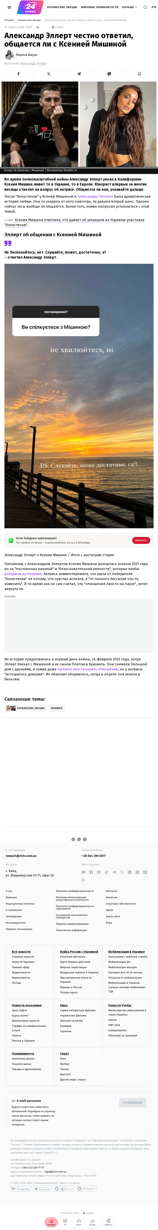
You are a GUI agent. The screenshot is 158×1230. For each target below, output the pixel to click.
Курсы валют (20, 1015)
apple (42, 1188)
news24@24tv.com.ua (21, 856)
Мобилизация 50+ (119, 962)
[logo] (30, 7)
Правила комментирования (72, 924)
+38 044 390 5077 (94, 856)
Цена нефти (19, 1010)
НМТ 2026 (114, 1025)
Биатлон (65, 1074)
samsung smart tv (86, 1188)
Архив (109, 910)
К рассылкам (133, 1102)
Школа (112, 1019)
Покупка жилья (21, 1064)
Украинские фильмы (73, 1015)
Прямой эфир (20, 967)
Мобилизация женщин (122, 967)
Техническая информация (71, 930)
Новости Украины (23, 962)
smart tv (64, 1188)
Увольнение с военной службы (128, 956)
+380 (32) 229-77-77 (33, 1167)
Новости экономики (27, 1005)
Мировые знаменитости (99, 7)
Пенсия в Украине (23, 1040)
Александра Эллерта (95, 196)
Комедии (65, 1026)
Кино (64, 1005)
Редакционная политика (20, 904)
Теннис (64, 1069)
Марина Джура (26, 55)
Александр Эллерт (33, 63)
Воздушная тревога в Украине (79, 972)
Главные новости (23, 956)
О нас (9, 891)
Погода (16, 982)
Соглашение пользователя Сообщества (71, 916)
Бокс (63, 1058)
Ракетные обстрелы (72, 956)
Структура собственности (121, 904)
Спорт (64, 1053)
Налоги (16, 1035)
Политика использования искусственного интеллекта (72, 898)
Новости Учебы (119, 1005)
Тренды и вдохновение (26, 1069)
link (83, 872)
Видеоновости (21, 972)
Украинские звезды (62, 7)
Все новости (21, 952)
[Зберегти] (139, 74)
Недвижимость (23, 1053)
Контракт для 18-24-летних (125, 972)
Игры (109, 923)
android (21, 1188)
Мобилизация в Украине (126, 952)
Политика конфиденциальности (75, 891)
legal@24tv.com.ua (55, 1171)
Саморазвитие (117, 1030)
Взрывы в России (71, 987)
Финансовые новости (25, 1020)
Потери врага (68, 992)
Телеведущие (14, 916)
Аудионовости (21, 977)
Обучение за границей (122, 1035)
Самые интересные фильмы (78, 1010)
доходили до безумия (23, 574)
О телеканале (14, 910)
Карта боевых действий (75, 962)
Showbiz (9, 20)
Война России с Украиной (79, 952)
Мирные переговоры (73, 967)
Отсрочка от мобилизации (125, 977)
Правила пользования (19, 929)
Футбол (65, 1064)
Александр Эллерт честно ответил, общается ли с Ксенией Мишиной (86, 20)
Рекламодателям (16, 923)
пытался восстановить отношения (87, 669)
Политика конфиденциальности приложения (75, 907)
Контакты (111, 891)
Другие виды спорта (73, 1079)
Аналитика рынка (23, 1058)
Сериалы (65, 1031)
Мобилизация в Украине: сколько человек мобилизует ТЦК (126, 987)
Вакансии (111, 897)
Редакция (11, 897)
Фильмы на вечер (71, 1020)
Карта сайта (113, 916)
